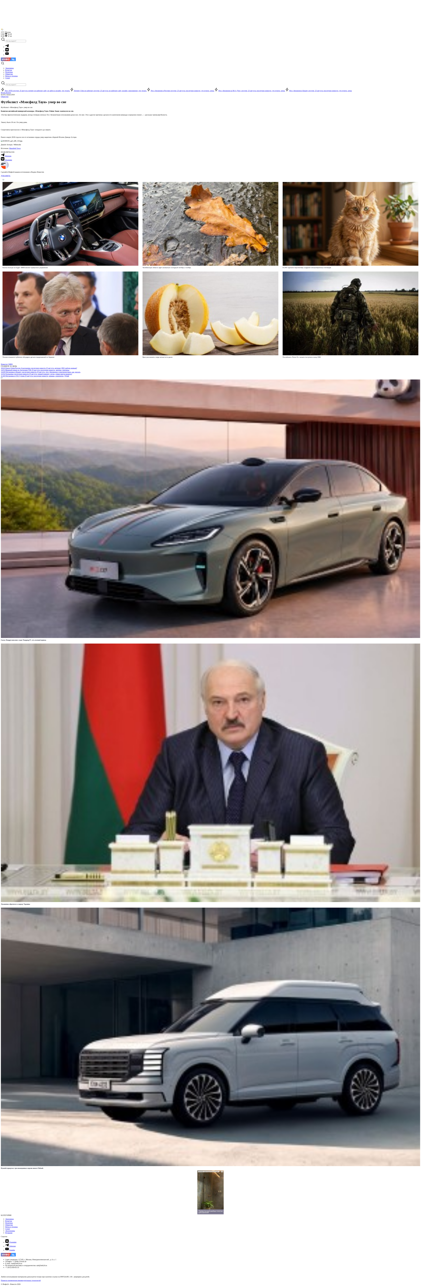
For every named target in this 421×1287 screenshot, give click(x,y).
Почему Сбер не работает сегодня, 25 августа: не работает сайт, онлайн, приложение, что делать (110, 91)
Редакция (8, 1233)
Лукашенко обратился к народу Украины (15, 904)
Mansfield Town (15, 148)
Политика (9, 1223)
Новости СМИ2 (7, 364)
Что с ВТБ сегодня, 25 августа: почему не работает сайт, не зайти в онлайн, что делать (37, 91)
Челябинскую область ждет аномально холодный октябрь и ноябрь (167, 267)
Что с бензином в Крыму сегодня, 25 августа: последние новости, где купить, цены (320, 91)
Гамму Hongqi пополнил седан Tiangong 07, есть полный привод (23, 640)
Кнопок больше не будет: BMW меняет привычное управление (25, 267)
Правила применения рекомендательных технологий (21, 1280)
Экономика (9, 1219)
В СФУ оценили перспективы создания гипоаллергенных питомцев (307, 267)
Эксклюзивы (10, 1231)
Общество (4, 97)
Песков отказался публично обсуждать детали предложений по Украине (28, 357)
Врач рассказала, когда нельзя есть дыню (158, 357)
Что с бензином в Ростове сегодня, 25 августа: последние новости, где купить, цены (182, 91)
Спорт (7, 1229)
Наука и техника (11, 1227)
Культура (8, 1221)
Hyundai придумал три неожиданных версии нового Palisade (22, 1168)
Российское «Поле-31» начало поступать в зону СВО (302, 357)
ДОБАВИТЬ (5, 176)
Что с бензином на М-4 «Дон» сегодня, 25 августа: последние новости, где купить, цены (251, 91)
